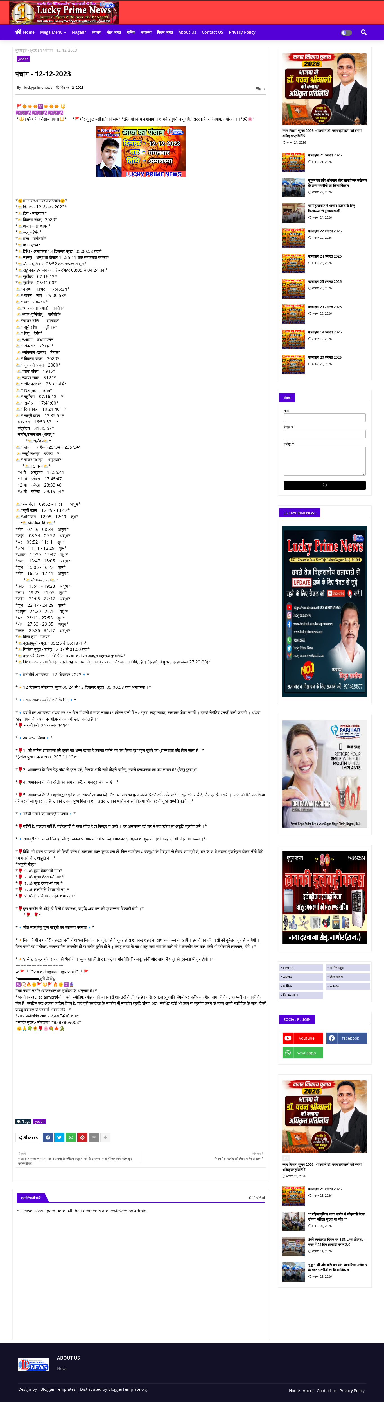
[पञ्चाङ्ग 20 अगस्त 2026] (293, 364)
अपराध (96, 32)
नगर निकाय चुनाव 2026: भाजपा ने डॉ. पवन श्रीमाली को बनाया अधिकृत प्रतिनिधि (322, 133)
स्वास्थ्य (146, 32)
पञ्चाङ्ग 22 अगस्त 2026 (325, 230)
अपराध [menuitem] (287, 976)
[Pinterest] (82, 1137)
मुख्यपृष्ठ (21, 50)
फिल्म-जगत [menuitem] (290, 994)
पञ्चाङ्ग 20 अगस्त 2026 (325, 357)
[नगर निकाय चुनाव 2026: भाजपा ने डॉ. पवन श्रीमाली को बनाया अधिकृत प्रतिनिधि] (324, 89)
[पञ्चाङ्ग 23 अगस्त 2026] (293, 314)
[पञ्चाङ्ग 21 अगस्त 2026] (293, 162)
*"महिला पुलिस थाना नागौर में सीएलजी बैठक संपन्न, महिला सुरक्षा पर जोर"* (336, 1217)
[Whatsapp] (71, 1137)
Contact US (212, 32)
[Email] (94, 1137)
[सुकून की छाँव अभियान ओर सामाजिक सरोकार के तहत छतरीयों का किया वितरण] (293, 187)
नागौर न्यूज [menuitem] (337, 967)
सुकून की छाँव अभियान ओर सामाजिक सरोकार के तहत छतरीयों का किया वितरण (337, 183)
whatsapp (306, 1052)
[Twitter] (59, 1137)
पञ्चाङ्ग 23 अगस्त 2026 (325, 306)
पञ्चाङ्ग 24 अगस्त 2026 (325, 256)
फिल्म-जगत (165, 32)
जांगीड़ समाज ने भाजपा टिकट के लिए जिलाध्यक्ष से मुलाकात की (331, 208)
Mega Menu (51, 32)
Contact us (327, 1390)
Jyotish (36, 50)
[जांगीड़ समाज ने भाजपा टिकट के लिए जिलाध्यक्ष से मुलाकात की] (293, 213)
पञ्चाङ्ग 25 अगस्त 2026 (325, 281)
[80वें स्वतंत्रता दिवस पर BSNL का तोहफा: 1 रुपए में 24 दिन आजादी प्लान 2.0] (293, 1246)
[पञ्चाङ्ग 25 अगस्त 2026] (293, 289)
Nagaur (79, 32)
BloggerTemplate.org (128, 1389)
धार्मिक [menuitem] (287, 986)
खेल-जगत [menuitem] (336, 976)
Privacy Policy (242, 32)
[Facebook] (48, 1137)
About (308, 1390)
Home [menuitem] (288, 967)
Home (29, 32)
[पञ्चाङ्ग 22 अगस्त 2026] (293, 238)
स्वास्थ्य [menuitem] (334, 986)
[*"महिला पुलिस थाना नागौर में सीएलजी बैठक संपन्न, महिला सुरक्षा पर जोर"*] (293, 1221)
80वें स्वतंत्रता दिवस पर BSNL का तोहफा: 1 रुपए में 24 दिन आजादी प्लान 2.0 (337, 1242)
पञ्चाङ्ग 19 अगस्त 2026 (325, 332)
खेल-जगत (114, 32)
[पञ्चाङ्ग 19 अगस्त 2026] (293, 339)
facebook (350, 1038)
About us (187, 32)
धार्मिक (131, 32)
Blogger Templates (58, 1389)
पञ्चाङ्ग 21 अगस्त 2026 (325, 155)
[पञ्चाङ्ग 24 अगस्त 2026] (293, 263)
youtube (307, 1038)
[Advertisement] (143, 1075)
